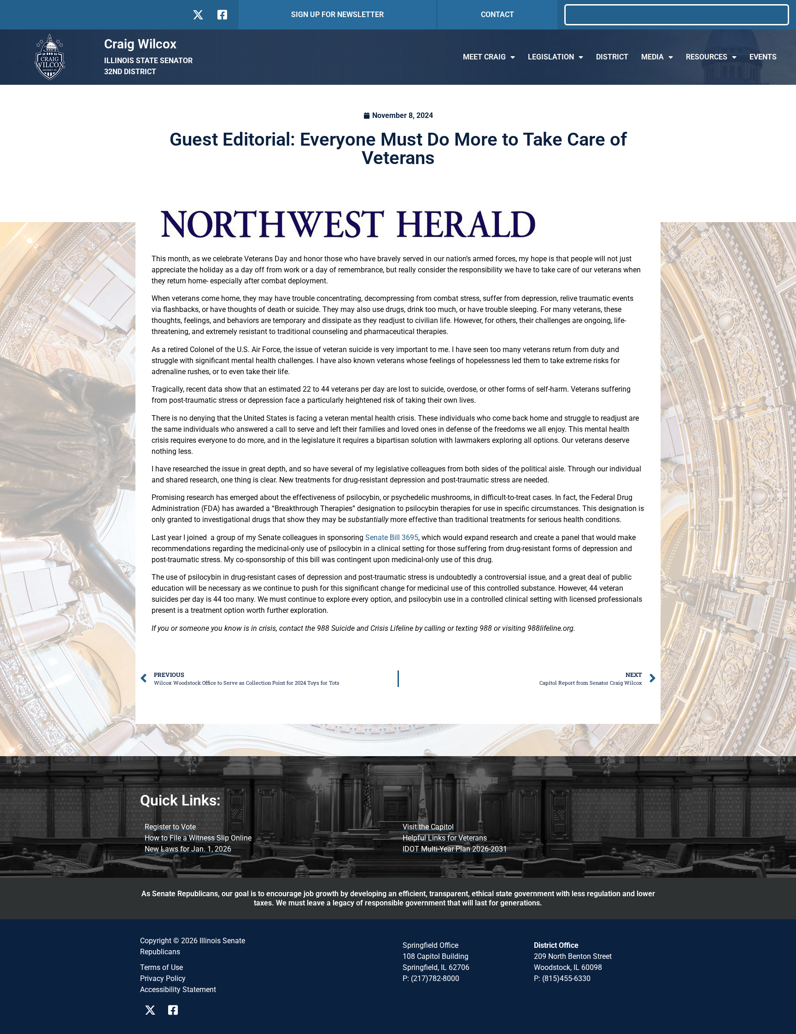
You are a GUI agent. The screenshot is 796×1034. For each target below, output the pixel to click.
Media (652, 57)
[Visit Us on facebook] (221, 14)
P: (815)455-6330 (562, 978)
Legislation (551, 57)
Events (763, 57)
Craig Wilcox (140, 44)
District (612, 57)
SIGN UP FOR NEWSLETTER (337, 14)
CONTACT (497, 14)
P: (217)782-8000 (431, 978)
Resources (706, 57)
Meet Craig (484, 57)
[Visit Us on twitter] (198, 14)
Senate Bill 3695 (391, 537)
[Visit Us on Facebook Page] (176, 1010)
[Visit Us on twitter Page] (153, 1010)
